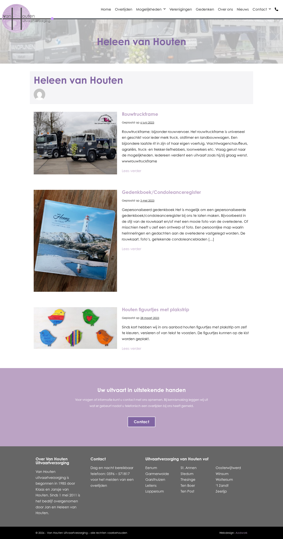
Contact (260, 9)
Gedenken (205, 9)
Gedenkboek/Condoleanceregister (161, 192)
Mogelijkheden (149, 9)
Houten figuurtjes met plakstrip (155, 309)
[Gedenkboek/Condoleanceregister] (75, 241)
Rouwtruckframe (140, 114)
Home (106, 9)
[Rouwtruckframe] (75, 143)
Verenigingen (180, 9)
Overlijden (123, 9)
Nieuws (243, 9)
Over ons (225, 9)
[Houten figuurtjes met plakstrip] (75, 328)
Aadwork (241, 532)
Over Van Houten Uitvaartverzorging (52, 461)
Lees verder (131, 170)
